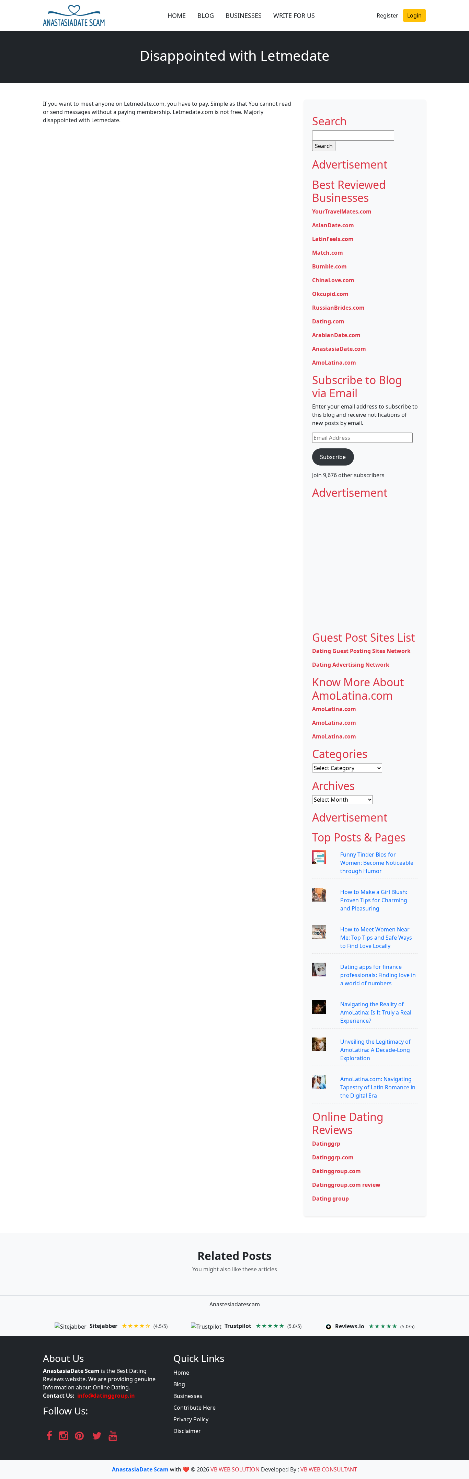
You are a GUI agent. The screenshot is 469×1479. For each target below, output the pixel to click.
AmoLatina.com (334, 362)
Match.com (327, 252)
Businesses (187, 1396)
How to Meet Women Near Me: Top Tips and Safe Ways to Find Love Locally (376, 938)
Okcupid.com (330, 294)
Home (181, 1372)
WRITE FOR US (294, 15)
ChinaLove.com (333, 280)
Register (387, 15)
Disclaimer (187, 1431)
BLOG (205, 15)
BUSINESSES (244, 15)
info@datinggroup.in (106, 1395)
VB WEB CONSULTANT (328, 1469)
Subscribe (333, 457)
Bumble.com (329, 266)
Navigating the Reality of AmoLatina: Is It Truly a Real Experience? (375, 1012)
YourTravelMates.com (341, 211)
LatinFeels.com (333, 239)
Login (414, 15)
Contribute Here (194, 1407)
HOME (177, 15)
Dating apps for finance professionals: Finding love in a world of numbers (378, 975)
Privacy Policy (190, 1419)
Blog (179, 1384)
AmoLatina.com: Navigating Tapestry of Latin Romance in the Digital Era (377, 1087)
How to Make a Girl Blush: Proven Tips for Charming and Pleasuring (373, 900)
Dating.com (328, 321)
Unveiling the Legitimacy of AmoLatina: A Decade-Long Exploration (375, 1050)
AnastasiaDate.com (339, 349)
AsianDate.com (333, 225)
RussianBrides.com (338, 307)
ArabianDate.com (336, 335)
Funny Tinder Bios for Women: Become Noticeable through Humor (376, 863)
